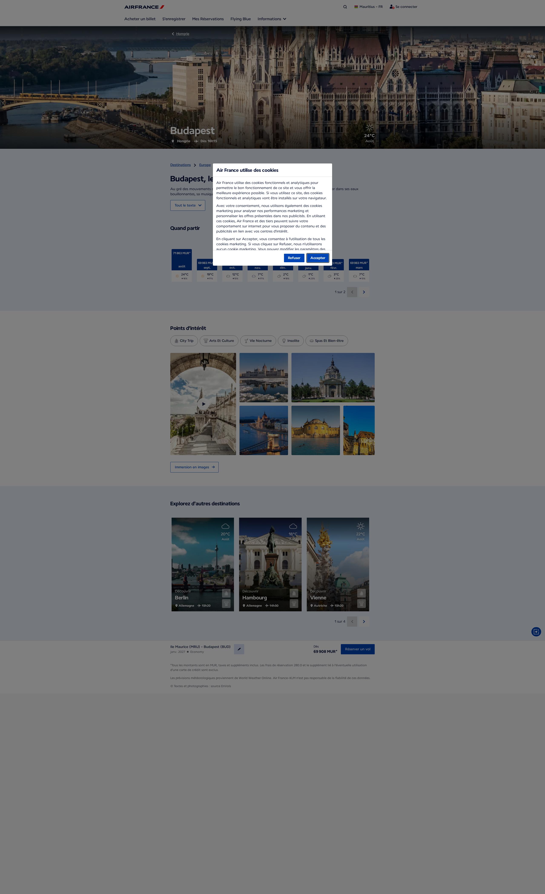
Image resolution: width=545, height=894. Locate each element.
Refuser (294, 258)
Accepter (317, 258)
